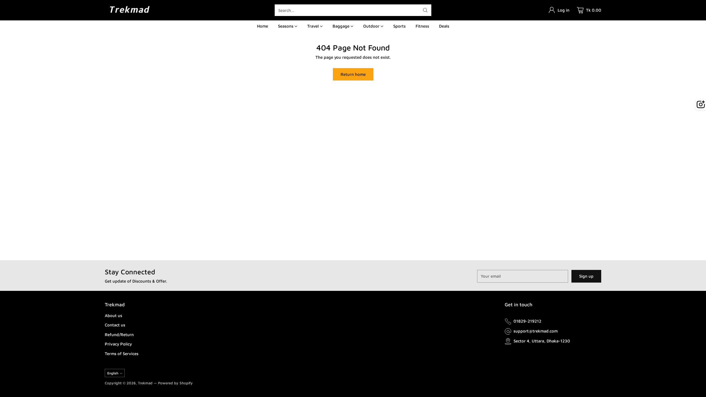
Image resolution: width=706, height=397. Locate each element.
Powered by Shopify (175, 383)
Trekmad (145, 383)
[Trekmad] (129, 10)
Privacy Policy (118, 344)
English (112, 373)
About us (113, 315)
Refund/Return (119, 334)
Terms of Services (121, 353)
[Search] (425, 10)
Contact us (115, 325)
